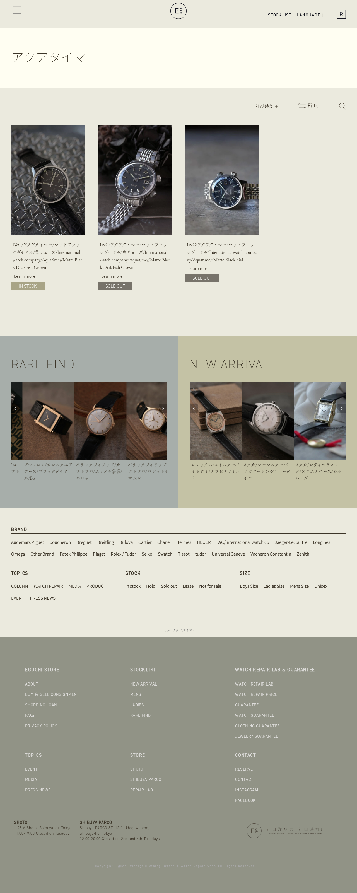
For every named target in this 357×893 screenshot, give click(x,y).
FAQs (30, 715)
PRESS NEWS (38, 790)
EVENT (31, 769)
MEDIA (31, 779)
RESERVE (244, 769)
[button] (17, 11)
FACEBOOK (245, 800)
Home (165, 630)
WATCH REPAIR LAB (254, 684)
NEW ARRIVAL (143, 684)
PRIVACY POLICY (41, 726)
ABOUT (31, 684)
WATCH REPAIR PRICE (256, 694)
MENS (135, 694)
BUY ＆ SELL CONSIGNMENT (52, 694)
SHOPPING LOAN (41, 705)
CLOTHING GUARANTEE (257, 726)
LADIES (137, 705)
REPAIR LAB (141, 790)
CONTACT (244, 779)
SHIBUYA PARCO (145, 779)
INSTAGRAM (246, 790)
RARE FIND (140, 715)
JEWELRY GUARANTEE (256, 736)
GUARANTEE (247, 705)
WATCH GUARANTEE (254, 715)
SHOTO (136, 769)
